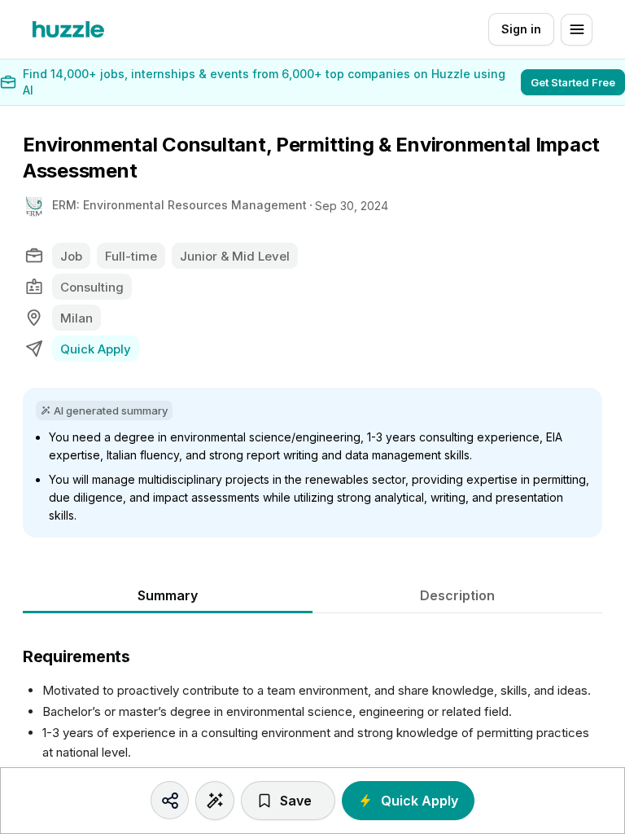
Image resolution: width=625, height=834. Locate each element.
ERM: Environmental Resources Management (179, 205)
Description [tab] (457, 595)
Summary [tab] (168, 595)
